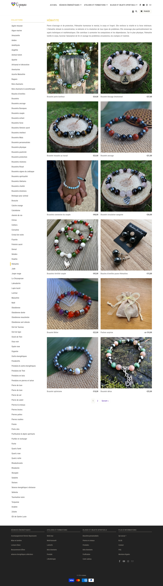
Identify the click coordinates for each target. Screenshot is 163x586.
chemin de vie (17, 215)
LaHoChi (50, 545)
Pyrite (14, 444)
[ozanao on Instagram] (128, 561)
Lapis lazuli (16, 288)
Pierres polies (17, 414)
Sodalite (15, 478)
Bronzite (15, 201)
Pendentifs (16, 361)
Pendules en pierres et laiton (23, 380)
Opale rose (16, 346)
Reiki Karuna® (51, 540)
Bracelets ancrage (19, 103)
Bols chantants (17, 84)
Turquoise (15, 502)
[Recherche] (136, 11)
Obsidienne (16, 308)
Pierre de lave (17, 385)
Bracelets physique (19, 147)
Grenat (14, 249)
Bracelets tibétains (19, 181)
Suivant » (105, 401)
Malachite (15, 298)
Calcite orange (17, 205)
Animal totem (17, 55)
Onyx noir (15, 341)
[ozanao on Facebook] (119, 561)
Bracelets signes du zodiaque (23, 171)
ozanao (84, 575)
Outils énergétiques (19, 356)
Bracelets (15, 98)
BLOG (120, 540)
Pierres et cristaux (89, 540)
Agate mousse (17, 26)
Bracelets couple (18, 113)
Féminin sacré (17, 244)
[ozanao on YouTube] (124, 561)
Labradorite (16, 283)
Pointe (14, 424)
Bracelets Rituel (18, 167)
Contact (121, 545)
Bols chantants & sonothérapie (23, 89)
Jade (13, 269)
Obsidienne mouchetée (20, 317)
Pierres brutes (17, 409)
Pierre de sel (16, 395)
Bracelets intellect (19, 133)
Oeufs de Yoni (17, 337)
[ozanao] (19, 5)
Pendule (49, 554)
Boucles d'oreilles (18, 94)
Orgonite (15, 351)
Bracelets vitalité (18, 186)
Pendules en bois (18, 376)
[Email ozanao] (132, 561)
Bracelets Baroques (19, 108)
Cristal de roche (18, 235)
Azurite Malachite (18, 74)
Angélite (15, 50)
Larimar (15, 293)
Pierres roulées (17, 419)
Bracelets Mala (17, 137)
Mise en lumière (16, 540)
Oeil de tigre (16, 332)
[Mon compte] (133, 11)
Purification (86, 554)
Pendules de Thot (18, 371)
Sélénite (15, 492)
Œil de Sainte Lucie (19, 516)
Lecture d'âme (16, 545)
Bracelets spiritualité (20, 176)
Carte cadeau (87, 559)
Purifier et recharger (19, 439)
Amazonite (16, 35)
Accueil (53, 5)
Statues (14, 482)
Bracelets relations (19, 162)
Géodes (14, 254)
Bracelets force (17, 123)
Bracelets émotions (19, 191)
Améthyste (16, 45)
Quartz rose (16, 453)
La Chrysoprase (18, 278)
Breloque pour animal (20, 196)
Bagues (14, 79)
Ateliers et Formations (96, 5)
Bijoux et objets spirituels (123, 5)
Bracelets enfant (18, 118)
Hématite (15, 264)
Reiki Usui (50, 536)
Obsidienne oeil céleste (21, 322)
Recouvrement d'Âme (18, 550)
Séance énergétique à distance (23, 487)
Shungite (15, 473)
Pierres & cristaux (18, 405)
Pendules (86, 545)
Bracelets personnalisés (21, 142)
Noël (13, 303)
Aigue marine (17, 30)
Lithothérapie (51, 559)
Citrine (14, 220)
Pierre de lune (17, 390)
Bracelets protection (19, 157)
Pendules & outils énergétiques (24, 366)
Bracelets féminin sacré (21, 128)
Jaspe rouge (16, 273)
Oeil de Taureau (18, 327)
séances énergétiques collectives (22, 554)
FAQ (119, 550)
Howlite (14, 259)
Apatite (14, 60)
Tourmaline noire (18, 497)
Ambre (14, 40)
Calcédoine (16, 210)
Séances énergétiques (70, 5)
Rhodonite (15, 468)
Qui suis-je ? (122, 536)
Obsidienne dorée (18, 312)
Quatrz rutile (16, 458)
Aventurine (16, 69)
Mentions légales (124, 554)
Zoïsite (14, 512)
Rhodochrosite (17, 463)
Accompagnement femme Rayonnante (24, 536)
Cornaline (15, 230)
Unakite (14, 507)
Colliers (14, 225)
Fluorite (15, 239)
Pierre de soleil (17, 400)
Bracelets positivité (19, 152)
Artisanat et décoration (20, 64)
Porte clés (15, 429)
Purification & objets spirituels (23, 434)
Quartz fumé (16, 448)
